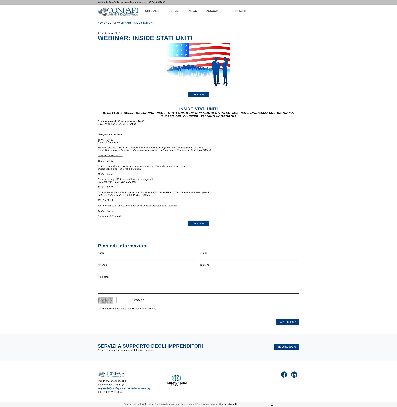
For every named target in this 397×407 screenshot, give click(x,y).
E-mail (203, 253)
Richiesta (103, 276)
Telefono (205, 265)
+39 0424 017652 (156, 2)
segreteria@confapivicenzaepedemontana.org (124, 388)
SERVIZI (174, 11)
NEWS (193, 11)
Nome (101, 253)
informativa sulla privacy (142, 308)
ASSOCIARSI (214, 11)
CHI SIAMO (152, 11)
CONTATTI (239, 11)
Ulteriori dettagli (228, 404)
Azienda (102, 265)
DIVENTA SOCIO (286, 347)
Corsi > (113, 22)
